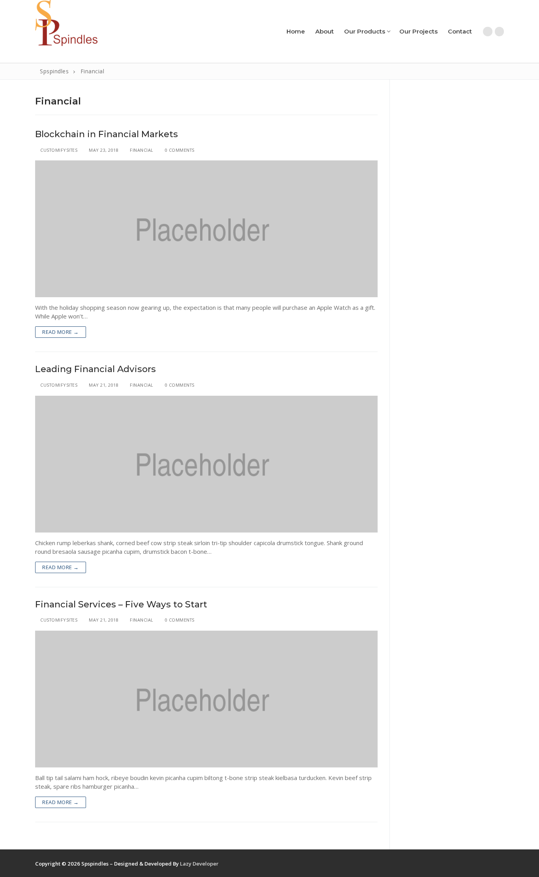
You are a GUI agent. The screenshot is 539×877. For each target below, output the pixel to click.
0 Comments (179, 150)
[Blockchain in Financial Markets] (206, 228)
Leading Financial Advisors (95, 369)
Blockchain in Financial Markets (106, 134)
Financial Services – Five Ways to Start (121, 604)
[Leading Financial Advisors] (206, 464)
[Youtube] (498, 864)
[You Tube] (499, 31)
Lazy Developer (199, 863)
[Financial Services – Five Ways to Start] (206, 699)
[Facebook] (487, 31)
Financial (141, 150)
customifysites (58, 150)
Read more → (60, 331)
